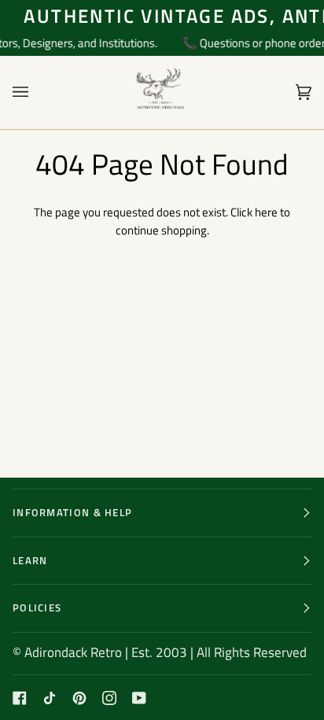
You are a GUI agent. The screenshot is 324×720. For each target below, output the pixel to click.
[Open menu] (36, 92)
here (266, 212)
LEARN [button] (30, 560)
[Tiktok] (49, 698)
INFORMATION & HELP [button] (72, 512)
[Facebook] (20, 698)
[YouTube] (139, 698)
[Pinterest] (79, 698)
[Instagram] (109, 698)
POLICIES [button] (37, 607)
